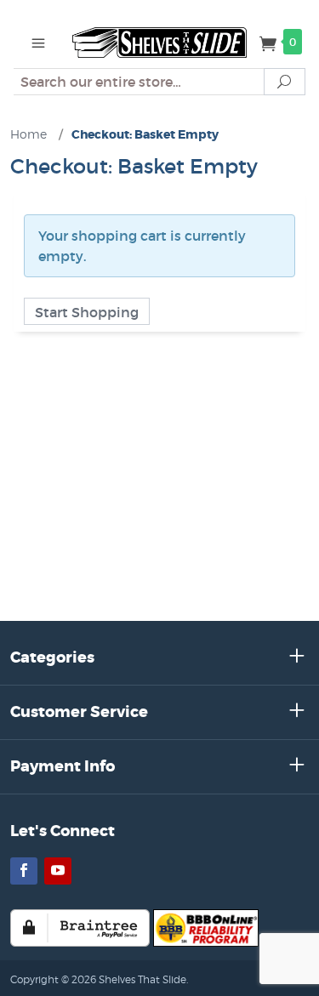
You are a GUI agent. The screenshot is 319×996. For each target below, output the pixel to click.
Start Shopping (87, 312)
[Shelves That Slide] (159, 40)
